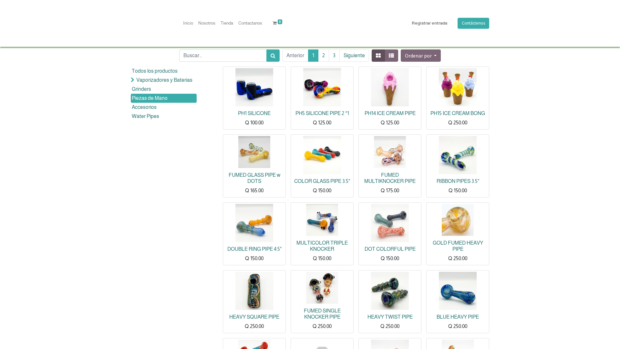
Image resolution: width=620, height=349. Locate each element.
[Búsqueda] (273, 55)
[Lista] (391, 55)
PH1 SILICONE (254, 113)
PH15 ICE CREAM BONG (457, 113)
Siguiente (354, 55)
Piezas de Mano (150, 98)
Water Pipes (145, 116)
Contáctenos (473, 23)
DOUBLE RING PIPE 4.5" (254, 249)
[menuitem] (188, 23)
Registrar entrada (429, 23)
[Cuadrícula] (378, 55)
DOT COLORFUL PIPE (390, 249)
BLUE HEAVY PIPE (458, 317)
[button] (421, 55)
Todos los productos (155, 71)
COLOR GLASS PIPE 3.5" (322, 181)
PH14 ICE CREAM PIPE (390, 113)
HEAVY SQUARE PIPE (254, 317)
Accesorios (144, 107)
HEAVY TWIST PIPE (390, 317)
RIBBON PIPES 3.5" (458, 181)
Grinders (141, 89)
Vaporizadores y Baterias (164, 80)
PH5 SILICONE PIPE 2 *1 (322, 113)
